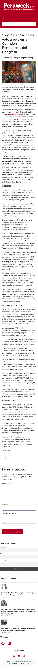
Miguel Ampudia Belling (24, 58)
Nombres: (3, 547)
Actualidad (7, 458)
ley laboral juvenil (15, 114)
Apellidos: (3, 554)
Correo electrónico (9, 513)
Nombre (5, 505)
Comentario (7, 483)
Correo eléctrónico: (6, 561)
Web (4, 522)
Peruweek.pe (19, 650)
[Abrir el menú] (3, 18)
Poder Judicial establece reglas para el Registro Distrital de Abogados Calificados (18, 594)
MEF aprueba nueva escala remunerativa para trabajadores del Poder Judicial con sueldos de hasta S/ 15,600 (18, 612)
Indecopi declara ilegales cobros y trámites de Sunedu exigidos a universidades (18, 629)
